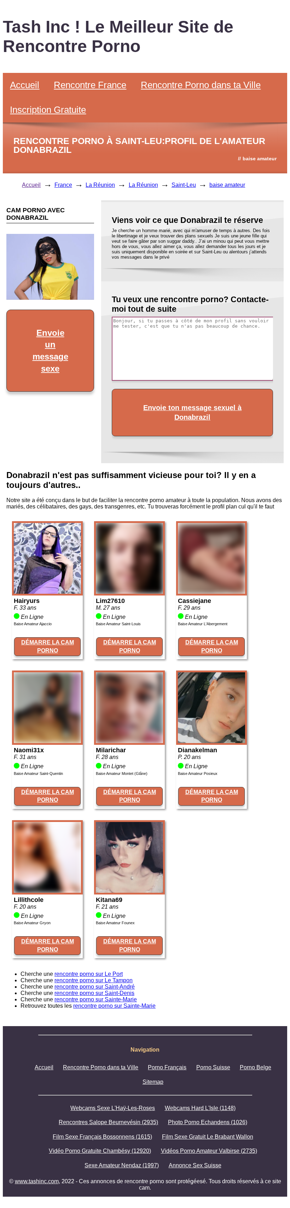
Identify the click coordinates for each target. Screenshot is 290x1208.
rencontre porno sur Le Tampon (93, 980)
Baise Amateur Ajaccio (33, 624)
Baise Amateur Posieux (198, 773)
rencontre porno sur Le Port (88, 974)
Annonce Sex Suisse (195, 1165)
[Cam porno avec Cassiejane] (211, 592)
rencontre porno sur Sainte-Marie (95, 999)
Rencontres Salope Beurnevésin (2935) (108, 1122)
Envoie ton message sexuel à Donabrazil (192, 412)
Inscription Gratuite (48, 110)
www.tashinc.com (37, 1181)
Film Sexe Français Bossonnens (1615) (102, 1137)
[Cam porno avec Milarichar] (129, 741)
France (63, 185)
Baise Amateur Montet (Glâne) (121, 773)
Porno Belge (255, 1067)
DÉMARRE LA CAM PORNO (47, 646)
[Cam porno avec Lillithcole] (47, 891)
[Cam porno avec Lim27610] (129, 592)
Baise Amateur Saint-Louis (118, 624)
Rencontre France (90, 85)
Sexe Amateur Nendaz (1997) (122, 1165)
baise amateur (227, 185)
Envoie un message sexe (50, 350)
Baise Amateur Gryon (32, 923)
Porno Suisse (213, 1067)
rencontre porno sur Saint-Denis (94, 993)
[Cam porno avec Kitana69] (129, 891)
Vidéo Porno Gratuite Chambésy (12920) (100, 1151)
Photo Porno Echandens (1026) (207, 1122)
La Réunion (100, 185)
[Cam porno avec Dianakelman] (211, 741)
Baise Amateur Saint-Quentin (38, 773)
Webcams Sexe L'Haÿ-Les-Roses (112, 1108)
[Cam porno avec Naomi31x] (47, 741)
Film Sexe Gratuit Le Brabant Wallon (207, 1137)
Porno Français (167, 1067)
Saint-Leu (184, 185)
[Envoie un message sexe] (50, 298)
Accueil (24, 85)
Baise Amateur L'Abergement (202, 624)
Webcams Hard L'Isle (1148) (200, 1108)
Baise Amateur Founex (115, 923)
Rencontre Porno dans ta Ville (201, 85)
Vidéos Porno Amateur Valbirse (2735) (209, 1151)
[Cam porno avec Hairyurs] (47, 592)
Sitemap (153, 1082)
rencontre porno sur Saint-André (94, 987)
